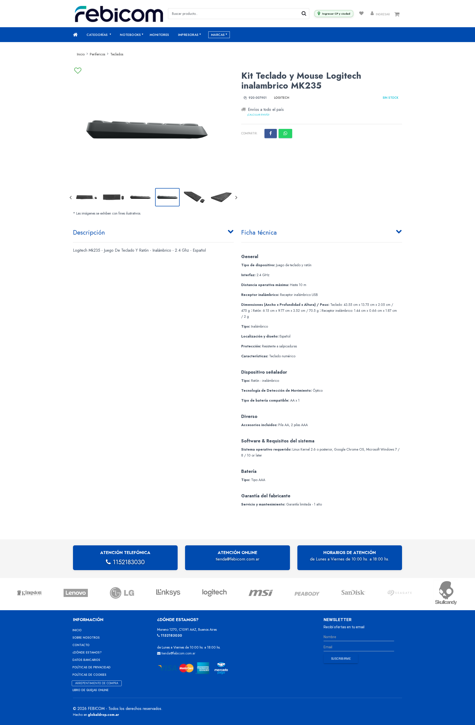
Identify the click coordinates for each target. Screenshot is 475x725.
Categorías (98, 34)
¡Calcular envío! (258, 115)
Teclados (116, 54)
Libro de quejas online (90, 690)
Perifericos (97, 54)
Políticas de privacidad (91, 667)
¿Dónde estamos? (87, 652)
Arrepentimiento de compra (96, 683)
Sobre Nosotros (86, 637)
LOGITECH (281, 98)
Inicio (81, 54)
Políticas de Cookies (89, 675)
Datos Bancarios (86, 660)
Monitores (159, 34)
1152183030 (128, 561)
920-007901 (257, 98)
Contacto (81, 645)
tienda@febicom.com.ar (237, 559)
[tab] (153, 231)
